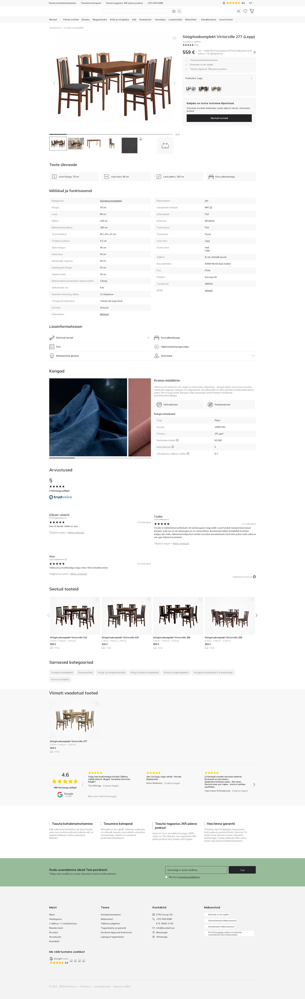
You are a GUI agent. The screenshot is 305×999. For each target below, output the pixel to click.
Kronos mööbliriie (167, 380)
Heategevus (55, 919)
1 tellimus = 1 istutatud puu (63, 923)
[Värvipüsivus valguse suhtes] (188, 453)
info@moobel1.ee (165, 928)
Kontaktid (54, 941)
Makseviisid (107, 919)
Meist (52, 914)
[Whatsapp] (253, 986)
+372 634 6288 (164, 919)
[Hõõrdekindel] (173, 447)
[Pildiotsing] (173, 11)
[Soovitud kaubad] (245, 11)
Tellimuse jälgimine (110, 923)
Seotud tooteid (219, 118)
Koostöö (53, 932)
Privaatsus (85, 986)
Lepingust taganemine (112, 936)
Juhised (208, 290)
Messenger (162, 932)
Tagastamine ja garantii (113, 928)
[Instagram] (237, 986)
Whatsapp (161, 936)
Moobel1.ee (55, 28)
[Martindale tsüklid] (177, 440)
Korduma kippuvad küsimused (116, 932)
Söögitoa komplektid (74, 28)
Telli (242, 870)
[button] (238, 11)
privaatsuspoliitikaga (189, 877)
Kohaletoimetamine (111, 914)
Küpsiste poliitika (122, 986)
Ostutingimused (102, 986)
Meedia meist (56, 928)
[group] (110, 782)
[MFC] (211, 207)
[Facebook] (231, 986)
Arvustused (55, 936)
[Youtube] (242, 986)
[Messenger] (247, 986)
